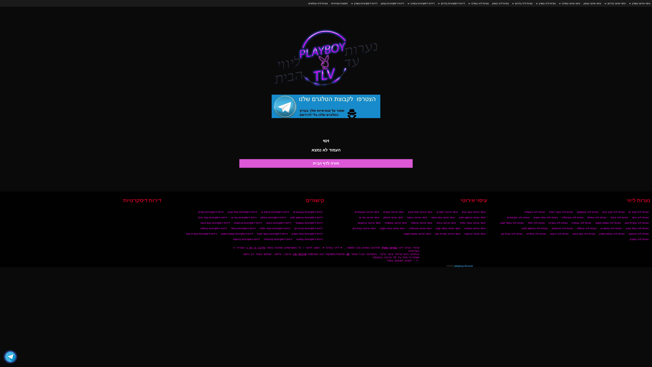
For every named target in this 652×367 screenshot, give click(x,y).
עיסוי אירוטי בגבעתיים (367, 212)
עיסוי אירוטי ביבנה (417, 217)
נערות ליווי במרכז (480, 3)
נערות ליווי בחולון (596, 217)
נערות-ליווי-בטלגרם (318, 3)
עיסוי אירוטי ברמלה (421, 223)
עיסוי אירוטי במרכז (393, 212)
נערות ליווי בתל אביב (637, 228)
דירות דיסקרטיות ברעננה (246, 239)
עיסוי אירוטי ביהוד (446, 223)
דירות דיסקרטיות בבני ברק (212, 217)
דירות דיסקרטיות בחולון (273, 217)
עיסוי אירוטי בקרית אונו (447, 234)
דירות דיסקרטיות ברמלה (214, 228)
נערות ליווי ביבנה (559, 234)
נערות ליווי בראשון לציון (535, 228)
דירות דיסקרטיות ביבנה (278, 223)
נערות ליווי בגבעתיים (518, 217)
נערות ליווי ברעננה (639, 234)
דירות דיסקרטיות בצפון (392, 3)
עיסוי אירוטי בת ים (369, 217)
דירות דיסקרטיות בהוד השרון (307, 234)
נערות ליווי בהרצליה (572, 217)
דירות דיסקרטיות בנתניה (309, 239)
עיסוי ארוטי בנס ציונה (443, 217)
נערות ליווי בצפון (500, 3)
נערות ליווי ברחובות (562, 228)
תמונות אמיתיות (339, 3)
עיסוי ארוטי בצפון (592, 3)
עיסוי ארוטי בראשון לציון (472, 217)
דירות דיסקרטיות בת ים (244, 217)
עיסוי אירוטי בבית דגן (364, 228)
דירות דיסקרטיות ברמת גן (275, 212)
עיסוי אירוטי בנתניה (475, 228)
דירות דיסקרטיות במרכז (422, 3)
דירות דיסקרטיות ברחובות (248, 223)
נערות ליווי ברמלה (586, 228)
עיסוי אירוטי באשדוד (396, 223)
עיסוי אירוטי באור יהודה (473, 223)
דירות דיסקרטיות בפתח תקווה (237, 234)
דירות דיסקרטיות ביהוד (243, 228)
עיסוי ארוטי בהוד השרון (392, 228)
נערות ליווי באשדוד (534, 212)
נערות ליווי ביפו (640, 217)
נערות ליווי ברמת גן (611, 228)
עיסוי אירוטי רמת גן (447, 212)
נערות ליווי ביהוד (619, 217)
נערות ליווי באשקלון (587, 212)
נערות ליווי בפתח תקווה (608, 223)
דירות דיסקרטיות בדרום (453, 3)
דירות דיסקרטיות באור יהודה (275, 228)
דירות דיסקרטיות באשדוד (309, 223)
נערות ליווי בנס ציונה (584, 234)
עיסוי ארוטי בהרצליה (420, 228)
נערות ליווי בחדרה (536, 234)
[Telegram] (10, 357)
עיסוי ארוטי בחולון (393, 217)
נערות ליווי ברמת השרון (611, 234)
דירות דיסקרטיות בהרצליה (278, 239)
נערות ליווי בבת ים (639, 212)
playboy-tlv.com (463, 266)
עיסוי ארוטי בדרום (617, 3)
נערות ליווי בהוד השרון (546, 217)
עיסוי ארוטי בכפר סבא (448, 228)
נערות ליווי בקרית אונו (637, 223)
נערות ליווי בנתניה (581, 223)
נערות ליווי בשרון (547, 3)
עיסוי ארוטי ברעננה (475, 234)
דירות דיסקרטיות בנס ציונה (215, 223)
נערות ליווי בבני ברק (613, 212)
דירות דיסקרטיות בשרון (365, 3)
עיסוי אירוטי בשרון (641, 3)
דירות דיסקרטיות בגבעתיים (308, 212)
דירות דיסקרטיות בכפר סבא (272, 234)
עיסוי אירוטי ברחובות (369, 223)
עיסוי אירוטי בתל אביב (420, 212)
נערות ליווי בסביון (639, 239)
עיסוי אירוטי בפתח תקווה (417, 234)
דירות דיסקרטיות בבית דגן (308, 228)
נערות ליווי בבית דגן (511, 234)
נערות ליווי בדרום (523, 3)
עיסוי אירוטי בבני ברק (474, 212)
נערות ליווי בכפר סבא (512, 223)
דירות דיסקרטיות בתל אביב (242, 212)
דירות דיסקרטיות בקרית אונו (201, 234)
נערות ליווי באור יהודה (561, 212)
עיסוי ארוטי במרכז (571, 3)
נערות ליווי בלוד (536, 223)
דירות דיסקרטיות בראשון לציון (306, 217)
